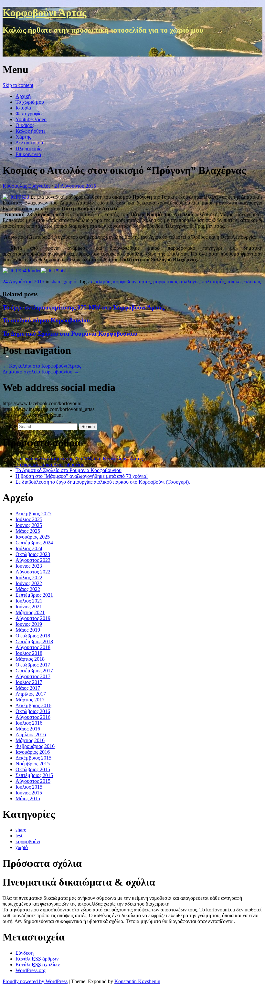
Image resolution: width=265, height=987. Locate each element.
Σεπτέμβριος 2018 (34, 641)
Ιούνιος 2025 (29, 525)
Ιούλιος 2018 (29, 653)
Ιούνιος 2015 (29, 792)
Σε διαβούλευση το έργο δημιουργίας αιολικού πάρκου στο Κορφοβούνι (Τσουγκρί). (103, 482)
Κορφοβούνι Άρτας (45, 12)
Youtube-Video (31, 119)
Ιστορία (23, 107)
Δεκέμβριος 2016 (33, 705)
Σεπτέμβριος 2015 (34, 775)
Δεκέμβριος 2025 (33, 513)
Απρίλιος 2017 (31, 694)
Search (9, 426)
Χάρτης (23, 137)
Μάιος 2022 (28, 589)
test (19, 835)
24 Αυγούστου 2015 (75, 186)
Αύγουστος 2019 (33, 618)
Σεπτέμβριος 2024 (34, 542)
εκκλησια (101, 281)
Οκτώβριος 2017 (33, 664)
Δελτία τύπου (29, 142)
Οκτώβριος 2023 (33, 554)
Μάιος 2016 (28, 728)
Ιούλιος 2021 (29, 601)
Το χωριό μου (30, 102)
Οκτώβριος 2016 (33, 711)
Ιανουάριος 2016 (33, 752)
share (56, 281)
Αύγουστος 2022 (33, 571)
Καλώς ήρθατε (31, 131)
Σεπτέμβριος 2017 (34, 670)
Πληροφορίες (29, 148)
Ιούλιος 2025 (29, 519)
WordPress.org (31, 970)
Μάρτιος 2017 (30, 699)
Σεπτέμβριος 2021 (34, 595)
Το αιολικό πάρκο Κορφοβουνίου (46, 320)
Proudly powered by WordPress (35, 981)
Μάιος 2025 (28, 531)
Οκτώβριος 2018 (33, 635)
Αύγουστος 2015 (33, 781)
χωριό (70, 281)
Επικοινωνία (28, 154)
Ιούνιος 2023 (29, 566)
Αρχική (23, 96)
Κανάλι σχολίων (38, 964)
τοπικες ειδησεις (244, 281)
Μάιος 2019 (28, 630)
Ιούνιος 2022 (29, 583)
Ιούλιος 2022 (29, 577)
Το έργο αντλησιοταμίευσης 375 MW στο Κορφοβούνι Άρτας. (84, 307)
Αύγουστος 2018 (33, 647)
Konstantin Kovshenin (137, 981)
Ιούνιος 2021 (29, 606)
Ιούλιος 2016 (29, 723)
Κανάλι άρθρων (37, 958)
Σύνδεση (25, 953)
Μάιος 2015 (28, 798)
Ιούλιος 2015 (29, 787)
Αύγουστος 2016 (33, 717)
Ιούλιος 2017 (29, 682)
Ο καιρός (25, 125)
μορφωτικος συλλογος (176, 281)
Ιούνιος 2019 (29, 624)
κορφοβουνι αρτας (132, 281)
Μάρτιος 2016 (30, 740)
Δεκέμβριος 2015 (33, 758)
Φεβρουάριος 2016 (35, 746)
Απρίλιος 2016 (31, 734)
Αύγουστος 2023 (33, 560)
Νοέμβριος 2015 (33, 763)
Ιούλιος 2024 (29, 548)
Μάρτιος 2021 (30, 612)
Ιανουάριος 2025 (33, 537)
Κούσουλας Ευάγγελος (26, 186)
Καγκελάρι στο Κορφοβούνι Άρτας (42, 366)
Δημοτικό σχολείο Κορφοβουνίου (41, 371)
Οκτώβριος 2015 (33, 769)
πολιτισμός (213, 281)
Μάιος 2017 (28, 688)
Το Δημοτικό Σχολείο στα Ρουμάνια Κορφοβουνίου (70, 333)
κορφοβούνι (28, 841)
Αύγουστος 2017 (33, 676)
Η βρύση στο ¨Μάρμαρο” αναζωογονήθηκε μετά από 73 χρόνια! (82, 476)
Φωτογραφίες (29, 113)
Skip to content (18, 85)
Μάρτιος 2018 (30, 659)
